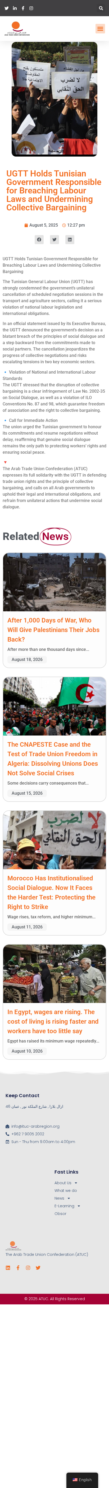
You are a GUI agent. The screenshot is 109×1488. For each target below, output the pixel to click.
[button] (101, 8)
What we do (65, 1190)
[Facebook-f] (18, 1267)
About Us (62, 1183)
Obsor (60, 1213)
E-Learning (64, 1206)
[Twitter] (38, 1267)
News (59, 1198)
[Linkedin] (8, 1267)
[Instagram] (28, 1267)
